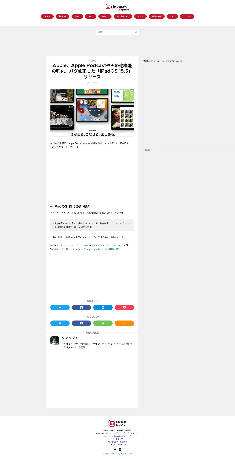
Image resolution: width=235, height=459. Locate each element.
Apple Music (123, 16)
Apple (47, 16)
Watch (105, 16)
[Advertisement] (117, 45)
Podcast (106, 343)
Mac (91, 16)
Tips (172, 16)
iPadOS (92, 61)
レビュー (187, 16)
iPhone (62, 16)
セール (140, 16)
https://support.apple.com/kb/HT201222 (98, 249)
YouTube (116, 343)
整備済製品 (156, 16)
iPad (77, 16)
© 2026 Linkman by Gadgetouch (117, 454)
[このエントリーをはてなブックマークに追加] (103, 307)
